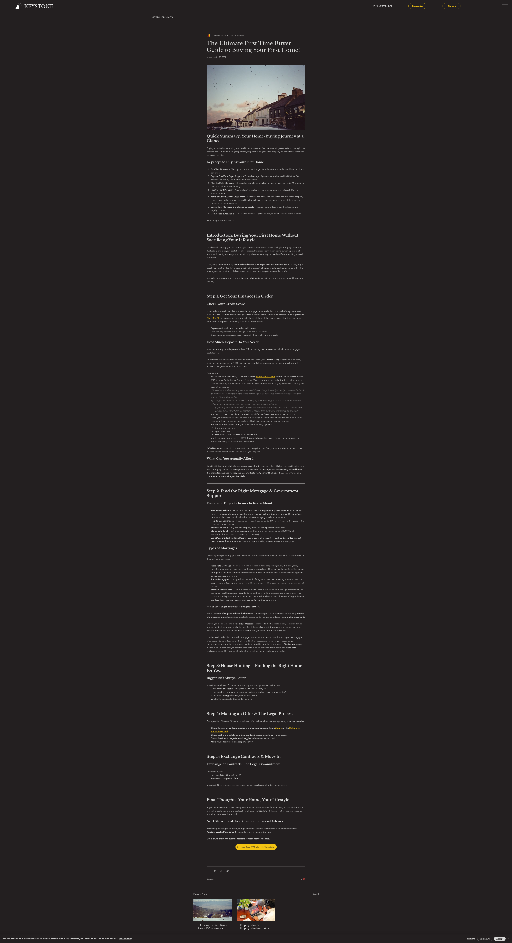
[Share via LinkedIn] (221, 871)
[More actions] (303, 35)
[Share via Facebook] (208, 871)
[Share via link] (227, 871)
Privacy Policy (125, 938)
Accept (499, 939)
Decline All (484, 939)
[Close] (508, 939)
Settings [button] (471, 938)
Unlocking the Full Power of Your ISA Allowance (212, 927)
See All (316, 894)
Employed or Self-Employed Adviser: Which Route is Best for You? (256, 927)
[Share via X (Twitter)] (214, 871)
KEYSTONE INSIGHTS (162, 17)
